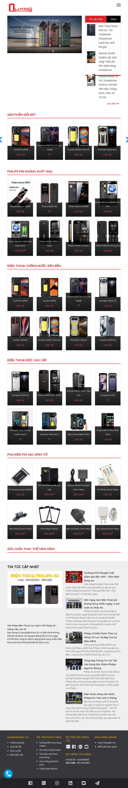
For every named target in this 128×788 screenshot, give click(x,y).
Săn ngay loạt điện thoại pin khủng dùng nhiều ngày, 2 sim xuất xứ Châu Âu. (102, 603)
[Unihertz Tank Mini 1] (49, 425)
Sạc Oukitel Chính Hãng (107, 528)
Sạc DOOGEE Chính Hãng (78, 528)
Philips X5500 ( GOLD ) (79, 245)
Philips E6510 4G (49, 206)
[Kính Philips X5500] (49, 520)
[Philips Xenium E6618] (20, 197)
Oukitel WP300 (20, 340)
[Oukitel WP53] (49, 292)
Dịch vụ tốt (15, 750)
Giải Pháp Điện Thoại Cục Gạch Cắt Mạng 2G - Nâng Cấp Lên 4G (32, 627)
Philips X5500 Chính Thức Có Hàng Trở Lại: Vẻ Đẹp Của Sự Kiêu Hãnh (100, 637)
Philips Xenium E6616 (78, 206)
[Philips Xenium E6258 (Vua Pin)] (107, 197)
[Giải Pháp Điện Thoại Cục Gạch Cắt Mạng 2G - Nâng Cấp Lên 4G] (34, 597)
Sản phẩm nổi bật (21, 115)
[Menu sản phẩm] (119, 6)
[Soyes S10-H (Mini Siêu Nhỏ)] (107, 425)
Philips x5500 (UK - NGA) (49, 395)
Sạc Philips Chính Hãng (20, 528)
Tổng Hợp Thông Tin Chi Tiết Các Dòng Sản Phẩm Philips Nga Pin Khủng (100, 664)
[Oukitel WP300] (20, 331)
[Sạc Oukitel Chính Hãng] (107, 520)
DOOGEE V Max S (78, 340)
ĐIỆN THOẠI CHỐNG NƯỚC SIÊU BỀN (34, 266)
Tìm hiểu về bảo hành (50, 749)
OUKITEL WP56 (21, 149)
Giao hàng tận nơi (107, 742)
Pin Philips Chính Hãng (107, 489)
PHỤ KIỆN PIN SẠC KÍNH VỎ (27, 454)
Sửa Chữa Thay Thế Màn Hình (31, 549)
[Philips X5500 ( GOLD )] (78, 237)
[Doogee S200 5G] (107, 292)
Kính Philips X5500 (49, 528)
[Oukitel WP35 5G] (107, 331)
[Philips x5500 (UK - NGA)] (49, 386)
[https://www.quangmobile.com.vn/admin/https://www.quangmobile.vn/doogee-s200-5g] (44, 34)
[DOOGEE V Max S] (78, 331)
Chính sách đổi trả (48, 768)
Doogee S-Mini (107, 395)
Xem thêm (112, 103)
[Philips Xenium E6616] (78, 197)
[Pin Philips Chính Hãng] (107, 480)
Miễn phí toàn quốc (107, 746)
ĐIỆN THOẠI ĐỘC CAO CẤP (26, 360)
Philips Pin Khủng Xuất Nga (29, 171)
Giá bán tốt (15, 746)
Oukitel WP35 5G (108, 340)
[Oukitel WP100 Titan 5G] (78, 141)
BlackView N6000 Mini (79, 434)
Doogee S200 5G (107, 300)
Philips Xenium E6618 (20, 206)
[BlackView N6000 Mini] (78, 425)
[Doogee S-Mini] (107, 386)
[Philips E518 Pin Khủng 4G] (107, 237)
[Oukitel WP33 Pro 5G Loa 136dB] (49, 141)
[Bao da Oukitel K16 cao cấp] (49, 480)
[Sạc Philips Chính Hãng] (20, 520)
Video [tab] (114, 19)
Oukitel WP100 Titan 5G (78, 149)
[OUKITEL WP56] (21, 141)
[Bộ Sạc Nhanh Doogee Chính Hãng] (78, 480)
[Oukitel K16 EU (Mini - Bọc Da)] (78, 386)
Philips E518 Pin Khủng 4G (108, 245)
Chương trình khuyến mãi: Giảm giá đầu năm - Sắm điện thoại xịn (101, 576)
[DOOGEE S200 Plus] (107, 141)
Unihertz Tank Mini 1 (49, 434)
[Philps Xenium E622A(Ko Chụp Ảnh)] (20, 237)
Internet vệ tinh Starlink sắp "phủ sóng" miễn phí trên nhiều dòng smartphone (108, 61)
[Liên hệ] (8, 773)
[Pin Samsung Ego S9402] (20, 480)
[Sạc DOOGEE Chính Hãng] (78, 520)
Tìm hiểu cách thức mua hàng (48, 755)
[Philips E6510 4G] (49, 197)
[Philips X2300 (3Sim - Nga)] (49, 237)
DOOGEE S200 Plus (107, 149)
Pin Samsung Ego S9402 (20, 489)
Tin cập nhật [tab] (95, 19)
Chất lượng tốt (17, 742)
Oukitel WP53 (49, 300)
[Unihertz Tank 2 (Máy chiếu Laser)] (20, 425)
